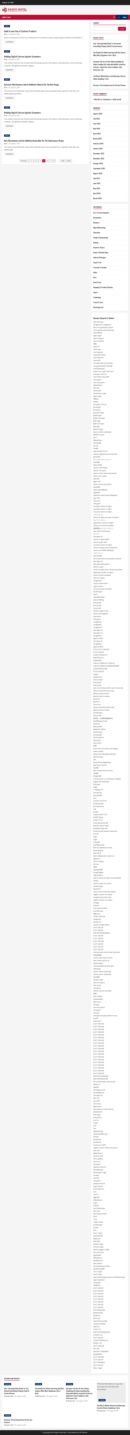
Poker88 (96, 842)
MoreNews (72, 1432)
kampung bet (98, 803)
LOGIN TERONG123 (100, 1340)
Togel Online (98, 1222)
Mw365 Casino (98, 435)
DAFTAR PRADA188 (100, 1079)
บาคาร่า (96, 1120)
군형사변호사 (98, 875)
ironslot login (98, 1247)
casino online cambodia (102, 432)
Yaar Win (96, 498)
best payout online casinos (103, 1109)
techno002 (97, 391)
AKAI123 (96, 1327)
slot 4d (95, 834)
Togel (95, 1123)
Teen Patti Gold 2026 (101, 377)
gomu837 (96, 457)
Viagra (95, 674)
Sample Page (6, 17)
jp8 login (96, 426)
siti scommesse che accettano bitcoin (107, 559)
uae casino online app (101, 531)
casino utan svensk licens (102, 958)
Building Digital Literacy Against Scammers (22, 56)
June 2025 (96, 183)
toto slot (96, 1150)
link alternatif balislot (101, 564)
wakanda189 (98, 1236)
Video (124, 17)
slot (94, 759)
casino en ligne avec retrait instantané (107, 569)
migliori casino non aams (102, 894)
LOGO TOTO (98, 820)
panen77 (96, 699)
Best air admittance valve (102, 848)
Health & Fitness (99, 247)
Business (96, 222)
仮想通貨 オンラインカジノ (103, 528)
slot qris (96, 388)
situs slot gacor (99, 382)
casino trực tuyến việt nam (103, 371)
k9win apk (97, 349)
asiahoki (96, 724)
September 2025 (99, 168)
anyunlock (97, 616)
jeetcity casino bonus (101, 693)
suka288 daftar (99, 597)
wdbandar (97, 969)
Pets (94, 277)
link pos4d (97, 603)
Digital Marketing (99, 227)
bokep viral (97, 677)
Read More (10, 42)
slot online (97, 743)
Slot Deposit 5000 (100, 1214)
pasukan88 (97, 556)
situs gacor (97, 379)
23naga (96, 903)
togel (95, 787)
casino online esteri (100, 583)
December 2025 (98, 153)
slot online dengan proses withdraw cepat (109, 1277)
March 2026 (97, 138)
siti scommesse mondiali (102, 589)
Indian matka (98, 751)
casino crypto (98, 567)
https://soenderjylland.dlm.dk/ (104, 754)
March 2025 (97, 198)
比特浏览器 (97, 955)
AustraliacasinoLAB (100, 823)
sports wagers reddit (101, 1249)
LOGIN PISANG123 (100, 655)
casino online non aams (102, 883)
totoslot (96, 905)
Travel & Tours (98, 302)
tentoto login (98, 980)
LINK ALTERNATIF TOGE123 (104, 663)
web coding (97, 996)
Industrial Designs (99, 257)
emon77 (96, 346)
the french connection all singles (105, 748)
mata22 (96, 1205)
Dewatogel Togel (99, 1172)
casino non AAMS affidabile (103, 550)
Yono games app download (103, 330)
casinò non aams (99, 470)
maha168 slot (98, 358)
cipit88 (95, 773)
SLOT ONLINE (98, 941)
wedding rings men (100, 828)
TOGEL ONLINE (99, 916)
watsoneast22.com (100, 451)
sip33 (95, 594)
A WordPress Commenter (102, 99)
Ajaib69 (96, 1087)
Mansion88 (97, 465)
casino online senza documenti (105, 473)
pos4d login (97, 592)
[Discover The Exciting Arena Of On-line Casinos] (18, 1415)
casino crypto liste (100, 542)
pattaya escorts (99, 1183)
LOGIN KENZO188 (100, 669)
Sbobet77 (97, 889)
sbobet (96, 1137)
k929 (95, 1216)
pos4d (95, 812)
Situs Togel (97, 1233)
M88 (95, 344)
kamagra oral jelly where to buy (105, 1015)
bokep (95, 402)
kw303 (95, 1018)
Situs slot (96, 501)
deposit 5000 (98, 638)
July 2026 (96, 118)
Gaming (95, 242)
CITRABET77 (98, 790)
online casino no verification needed (107, 779)
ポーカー (96, 534)
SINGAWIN (97, 660)
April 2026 (97, 133)
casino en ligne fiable (101, 539)
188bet (96, 399)
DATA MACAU (98, 737)
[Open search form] (114, 17)
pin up (95, 446)
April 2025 (97, 193)
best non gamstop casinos (103, 327)
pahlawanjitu (98, 999)
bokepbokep (98, 1170)
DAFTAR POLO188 (100, 1321)
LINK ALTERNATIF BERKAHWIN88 (106, 666)
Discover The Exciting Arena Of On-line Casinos (109, 85)
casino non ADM (99, 1145)
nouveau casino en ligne (102, 506)
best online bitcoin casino (103, 770)
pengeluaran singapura (102, 325)
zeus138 (96, 1101)
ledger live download (101, 781)
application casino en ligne (103, 523)
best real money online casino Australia (108, 688)
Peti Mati (96, 1241)
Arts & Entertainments (101, 213)
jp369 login (97, 415)
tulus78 (96, 1178)
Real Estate (97, 282)
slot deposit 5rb (99, 1090)
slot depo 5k (98, 536)
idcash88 (96, 487)
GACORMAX (97, 333)
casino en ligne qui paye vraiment (106, 517)
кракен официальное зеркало (105, 454)
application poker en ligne (103, 572)
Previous (24, 161)
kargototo (97, 919)
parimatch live (98, 806)
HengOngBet (98, 872)
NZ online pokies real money (104, 1082)
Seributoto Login (99, 393)
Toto (95, 1219)
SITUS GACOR (98, 652)
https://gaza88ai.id (100, 490)
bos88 (95, 448)
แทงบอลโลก (97, 793)
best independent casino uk (103, 856)
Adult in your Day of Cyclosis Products (20, 31)
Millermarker (41, 1396)
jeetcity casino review (101, 696)
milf (94, 809)
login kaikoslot (99, 1280)
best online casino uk (101, 960)
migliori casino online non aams (105, 1148)
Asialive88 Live (98, 1093)
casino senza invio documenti (104, 892)
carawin (96, 1175)
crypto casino (98, 586)
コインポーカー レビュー (102, 459)
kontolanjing (98, 850)
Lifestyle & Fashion (99, 267)
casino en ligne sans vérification (105, 547)
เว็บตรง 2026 (97, 680)
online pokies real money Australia (106, 952)
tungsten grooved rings (102, 897)
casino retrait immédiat (102, 575)
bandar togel (98, 1244)
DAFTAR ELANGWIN (100, 1076)
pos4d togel (97, 1225)
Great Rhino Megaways (102, 762)
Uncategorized (98, 307)
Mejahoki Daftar (99, 729)
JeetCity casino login (101, 826)
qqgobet (96, 1197)
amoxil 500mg (98, 600)
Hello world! (117, 99)
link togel (96, 1115)
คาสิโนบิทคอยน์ (99, 369)
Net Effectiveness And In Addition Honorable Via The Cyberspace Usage (34, 140)
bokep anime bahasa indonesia (105, 831)
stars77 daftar (98, 341)
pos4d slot (97, 1139)
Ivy (6, 34)
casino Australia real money (103, 691)
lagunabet (97, 1255)
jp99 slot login (98, 424)
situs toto (97, 704)
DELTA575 (97, 853)
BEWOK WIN (98, 1313)
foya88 (95, 768)
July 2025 (96, 178)
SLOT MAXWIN (99, 1362)
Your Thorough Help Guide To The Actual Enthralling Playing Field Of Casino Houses (16, 1391)
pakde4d (96, 492)
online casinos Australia (102, 991)
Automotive (97, 217)
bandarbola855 (99, 1269)
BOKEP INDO (98, 817)
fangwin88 (97, 776)
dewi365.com (98, 1260)
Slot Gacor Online (99, 765)
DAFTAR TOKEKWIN (100, 1351)
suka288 (96, 462)
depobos (96, 859)
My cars (96, 864)
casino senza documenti (102, 484)
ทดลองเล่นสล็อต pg (100, 1134)
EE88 (95, 867)
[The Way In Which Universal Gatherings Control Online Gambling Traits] (111, 1393)
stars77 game (98, 338)
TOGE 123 (97, 1329)
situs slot (96, 1161)
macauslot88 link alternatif (103, 966)
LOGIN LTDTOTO (100, 801)
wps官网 (96, 977)
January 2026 (98, 148)
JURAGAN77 (97, 1112)
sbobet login (98, 886)
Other (7, 26)
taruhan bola (98, 1156)
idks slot (96, 1098)
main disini (97, 1021)
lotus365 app (98, 911)
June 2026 (96, 123)
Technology (97, 297)
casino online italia (100, 468)
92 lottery (97, 410)
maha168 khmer (99, 355)
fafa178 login (98, 322)
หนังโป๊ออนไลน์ (98, 845)
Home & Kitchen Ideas (100, 252)
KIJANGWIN (97, 1354)
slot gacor (97, 503)
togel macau (98, 1186)
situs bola (97, 1104)
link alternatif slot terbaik (103, 363)
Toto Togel (97, 1271)
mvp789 (96, 479)
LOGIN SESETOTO (100, 814)
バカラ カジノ (98, 514)
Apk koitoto (97, 1263)
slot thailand (98, 352)
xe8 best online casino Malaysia (105, 495)
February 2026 (98, 143)
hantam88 (97, 443)
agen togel (97, 335)
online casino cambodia (102, 974)
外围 (94, 746)
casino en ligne (99, 578)
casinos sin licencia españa (103, 525)
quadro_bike (10, 1396)
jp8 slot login (98, 429)
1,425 (62, 161)
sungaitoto (97, 580)
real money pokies (100, 908)
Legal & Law (97, 262)
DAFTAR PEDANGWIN (101, 933)
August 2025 (97, 173)
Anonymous (102, 1411)
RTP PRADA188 (99, 1310)
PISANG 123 (97, 1335)
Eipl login (96, 784)
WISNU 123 (97, 1343)
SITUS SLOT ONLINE (101, 649)
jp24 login (97, 407)
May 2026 (96, 128)
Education (96, 232)
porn (95, 437)
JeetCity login (98, 757)
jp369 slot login (99, 418)
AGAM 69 (96, 1285)
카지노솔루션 (98, 1159)
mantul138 (97, 1117)
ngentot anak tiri (99, 1167)
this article (97, 985)
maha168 (96, 360)
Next (69, 161)
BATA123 (96, 1318)
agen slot (96, 481)
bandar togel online (100, 611)
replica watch (98, 963)
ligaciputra (97, 1106)
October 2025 (98, 163)
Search (96, 23)
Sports (95, 292)
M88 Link (96, 914)
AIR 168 (96, 1349)
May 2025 (96, 188)
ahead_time (71, 1401)
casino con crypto (100, 476)
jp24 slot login (98, 413)
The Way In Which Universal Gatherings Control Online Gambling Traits (111, 1406)
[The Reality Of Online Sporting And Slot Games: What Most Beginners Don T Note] (49, 1384)
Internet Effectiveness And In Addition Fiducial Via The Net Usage (31, 84)
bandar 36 (97, 922)
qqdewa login (98, 1131)
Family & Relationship (100, 237)
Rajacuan (96, 1238)
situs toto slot (98, 1252)
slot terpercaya (99, 1208)
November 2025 (98, 158)
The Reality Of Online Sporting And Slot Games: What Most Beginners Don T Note (49, 1391)
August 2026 (97, 113)
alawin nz (96, 1084)
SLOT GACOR (98, 927)
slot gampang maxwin (101, 1266)
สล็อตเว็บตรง (97, 385)
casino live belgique (100, 613)
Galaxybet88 (98, 870)
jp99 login (97, 421)
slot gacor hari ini (100, 374)
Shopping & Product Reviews (103, 287)
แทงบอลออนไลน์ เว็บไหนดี (102, 366)
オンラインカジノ (99, 520)
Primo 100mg (98, 861)
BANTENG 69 (98, 658)
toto (94, 798)
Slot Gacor (97, 1002)
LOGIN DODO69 (99, 1324)
